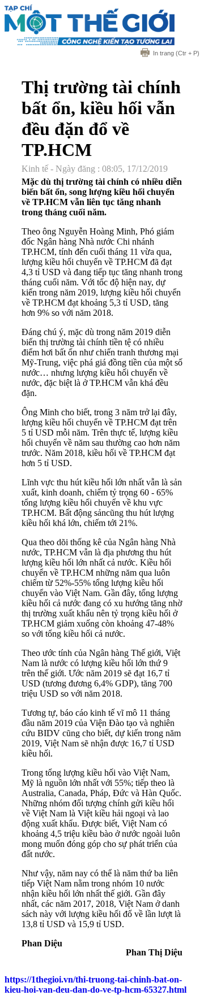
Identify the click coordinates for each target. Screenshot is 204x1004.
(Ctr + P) (176, 53)
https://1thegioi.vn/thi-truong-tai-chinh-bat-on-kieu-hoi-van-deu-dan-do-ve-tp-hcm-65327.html (95, 984)
